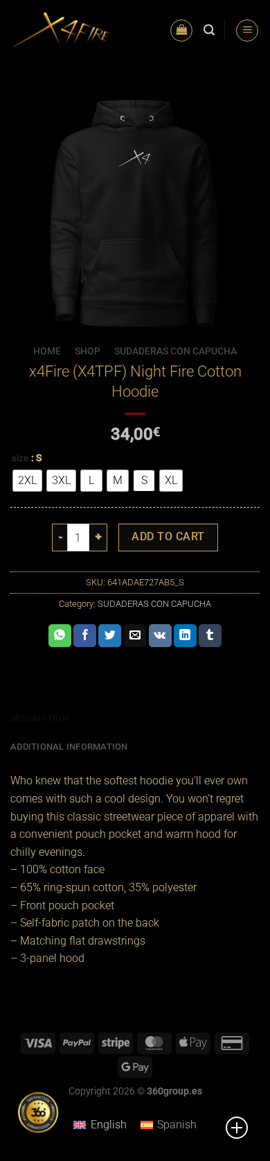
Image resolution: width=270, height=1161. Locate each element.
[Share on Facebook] (84, 636)
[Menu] (247, 30)
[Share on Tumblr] (210, 636)
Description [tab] (39, 718)
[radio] (27, 480)
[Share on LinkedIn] (185, 636)
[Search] (209, 30)
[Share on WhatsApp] (59, 636)
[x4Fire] (61, 30)
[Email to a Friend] (135, 636)
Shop (87, 350)
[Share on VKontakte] (160, 636)
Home (47, 350)
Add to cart (168, 537)
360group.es (174, 1091)
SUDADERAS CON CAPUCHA (175, 350)
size (20, 458)
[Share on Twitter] (109, 636)
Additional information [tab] (69, 746)
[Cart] (181, 30)
